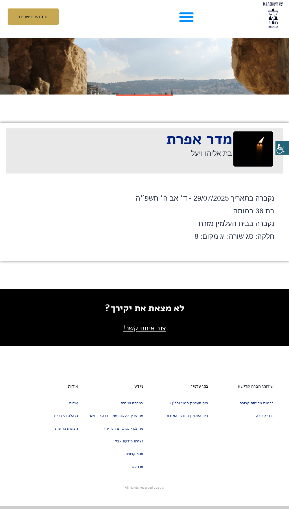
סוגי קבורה (264, 415)
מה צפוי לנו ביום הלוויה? (123, 428)
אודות (73, 403)
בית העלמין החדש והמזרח (187, 415)
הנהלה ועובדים (66, 415)
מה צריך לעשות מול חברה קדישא (116, 415)
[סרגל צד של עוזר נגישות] (282, 148)
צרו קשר (136, 466)
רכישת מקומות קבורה (256, 403)
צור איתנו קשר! (144, 328)
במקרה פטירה (132, 403)
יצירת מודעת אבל (129, 441)
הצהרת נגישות (66, 428)
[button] (186, 16)
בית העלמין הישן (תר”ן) (189, 403)
